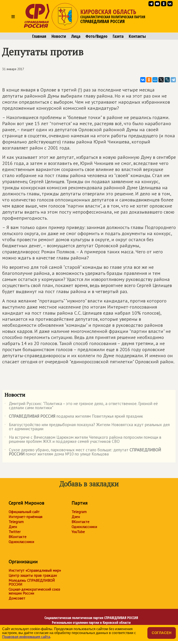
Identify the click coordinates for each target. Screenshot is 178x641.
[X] (161, 79)
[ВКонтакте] (142, 79)
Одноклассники (21, 542)
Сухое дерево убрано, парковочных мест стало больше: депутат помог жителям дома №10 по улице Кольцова (83, 452)
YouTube (78, 532)
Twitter (15, 532)
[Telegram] (173, 79)
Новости (58, 36)
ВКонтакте (17, 537)
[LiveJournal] (167, 79)
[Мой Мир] (155, 79)
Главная (39, 36)
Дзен (13, 527)
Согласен (161, 633)
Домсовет (17, 598)
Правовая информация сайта (26, 637)
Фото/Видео (96, 36)
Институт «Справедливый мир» (35, 570)
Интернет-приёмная (25, 517)
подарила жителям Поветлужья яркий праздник (74, 417)
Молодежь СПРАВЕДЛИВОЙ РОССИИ (32, 582)
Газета (118, 36)
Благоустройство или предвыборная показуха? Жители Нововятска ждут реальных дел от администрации (87, 427)
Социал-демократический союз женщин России (34, 591)
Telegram (16, 522)
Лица (75, 36)
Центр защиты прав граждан (33, 575)
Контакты (137, 36)
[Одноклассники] (149, 79)
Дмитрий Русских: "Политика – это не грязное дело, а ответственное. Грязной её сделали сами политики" (81, 406)
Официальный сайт (24, 512)
